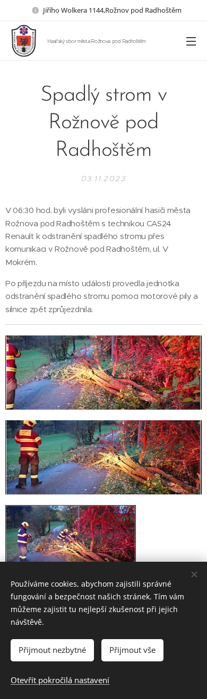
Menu (191, 40)
